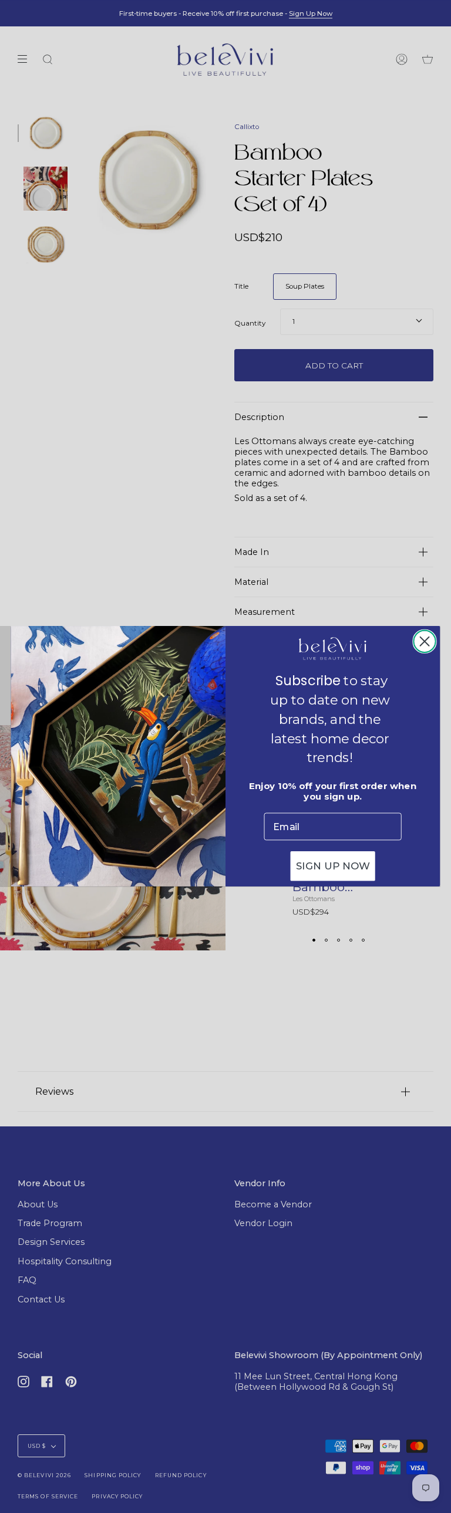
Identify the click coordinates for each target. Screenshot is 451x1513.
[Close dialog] (424, 641)
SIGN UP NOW (333, 867)
